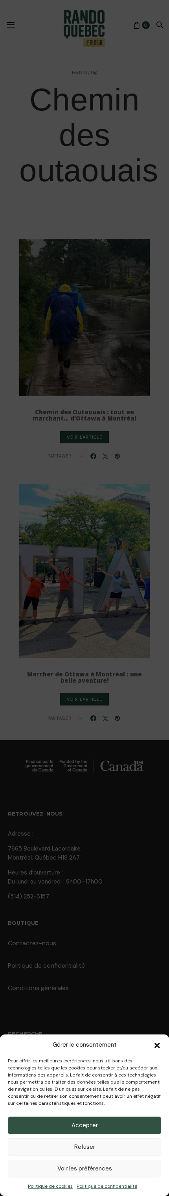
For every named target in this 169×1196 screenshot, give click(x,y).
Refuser (84, 1147)
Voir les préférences (84, 1168)
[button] (157, 1045)
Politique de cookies (50, 1186)
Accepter (85, 1125)
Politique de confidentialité (107, 1186)
